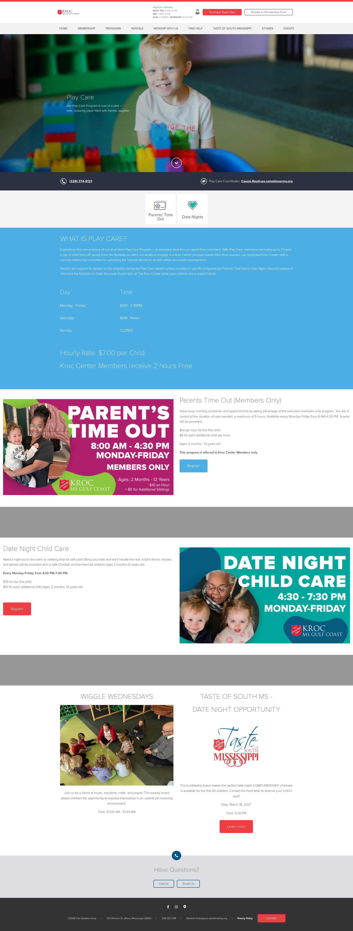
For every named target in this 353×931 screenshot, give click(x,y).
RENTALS (137, 28)
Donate (271, 918)
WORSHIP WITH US (166, 28)
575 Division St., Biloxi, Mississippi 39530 (129, 918)
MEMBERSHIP (86, 28)
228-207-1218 (169, 918)
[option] (176, 103)
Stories (267, 28)
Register (193, 466)
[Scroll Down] (176, 163)
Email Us (188, 884)
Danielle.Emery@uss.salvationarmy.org (206, 918)
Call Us (164, 884)
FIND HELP (195, 28)
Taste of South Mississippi (232, 28)
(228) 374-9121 (80, 181)
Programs (113, 28)
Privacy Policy (244, 918)
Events (289, 28)
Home (63, 28)
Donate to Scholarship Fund (268, 12)
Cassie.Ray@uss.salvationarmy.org (267, 181)
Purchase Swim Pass (222, 12)
